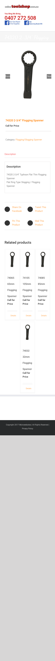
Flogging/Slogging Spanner (29, 139)
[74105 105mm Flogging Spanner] (27, 260)
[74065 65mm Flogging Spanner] (12, 260)
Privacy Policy (27, 429)
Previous (8, 76)
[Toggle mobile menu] (49, 4)
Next (49, 76)
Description (10, 154)
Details (13, 316)
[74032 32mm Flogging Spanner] (27, 333)
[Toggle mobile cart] (43, 4)
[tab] (27, 154)
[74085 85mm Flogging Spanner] (43, 260)
